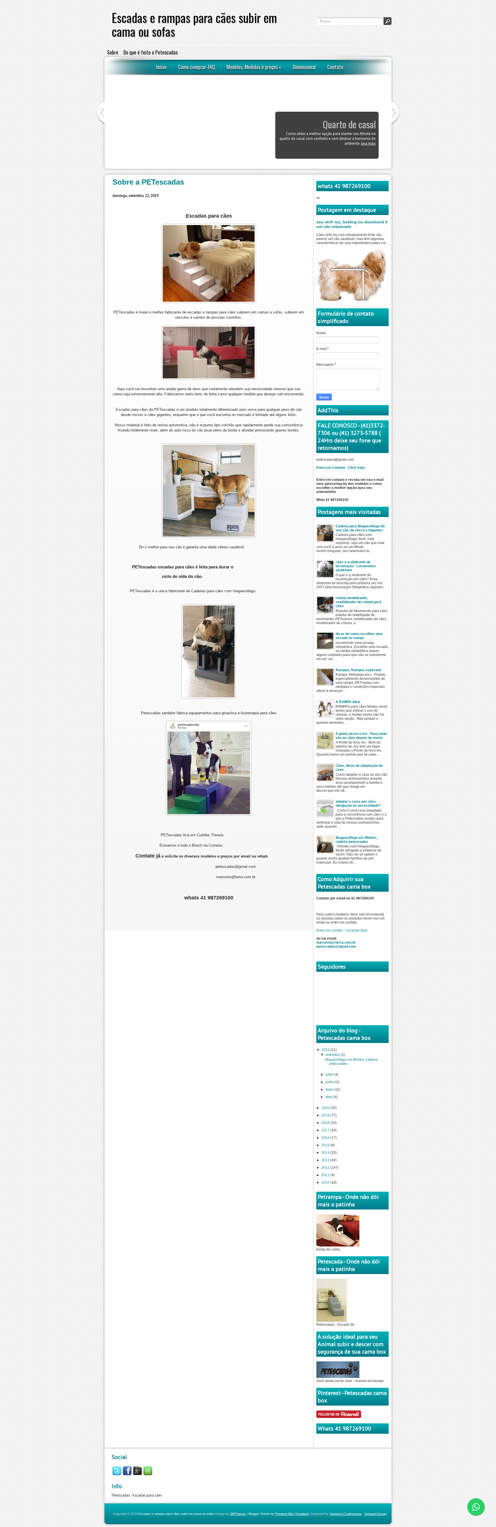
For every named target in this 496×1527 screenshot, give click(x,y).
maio (330, 1089)
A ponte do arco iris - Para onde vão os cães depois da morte (361, 736)
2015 (325, 1145)
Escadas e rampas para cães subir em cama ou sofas (176, 1514)
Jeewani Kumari (375, 1514)
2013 (325, 1160)
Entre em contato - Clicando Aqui (341, 930)
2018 (325, 1123)
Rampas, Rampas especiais (358, 670)
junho (330, 1082)
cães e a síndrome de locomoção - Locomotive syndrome (356, 566)
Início (161, 67)
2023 (325, 1050)
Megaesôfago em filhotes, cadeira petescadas (356, 840)
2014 (325, 1153)
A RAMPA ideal (348, 702)
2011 (325, 1175)
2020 (325, 1108)
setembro (333, 1055)
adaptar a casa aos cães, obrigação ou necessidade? (358, 804)
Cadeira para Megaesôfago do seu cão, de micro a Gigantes (360, 528)
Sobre (112, 52)
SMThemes (238, 1514)
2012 (325, 1168)
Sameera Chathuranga (345, 1514)
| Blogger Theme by (277, 1514)
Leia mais (368, 157)
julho (330, 1075)
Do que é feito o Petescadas (150, 52)
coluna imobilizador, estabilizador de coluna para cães (358, 602)
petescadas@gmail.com (336, 947)
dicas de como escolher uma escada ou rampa (359, 636)
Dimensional (304, 67)
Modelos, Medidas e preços (253, 67)
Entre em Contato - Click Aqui (340, 468)
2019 (325, 1115)
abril (329, 1097)
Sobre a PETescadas (148, 182)
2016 (325, 1138)
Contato (335, 67)
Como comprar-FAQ (196, 67)
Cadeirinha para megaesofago (348, 131)
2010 (325, 1182)
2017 (325, 1130)
